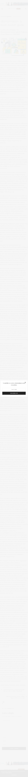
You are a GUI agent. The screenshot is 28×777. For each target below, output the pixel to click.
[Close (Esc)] (25, 382)
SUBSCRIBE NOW (14, 393)
